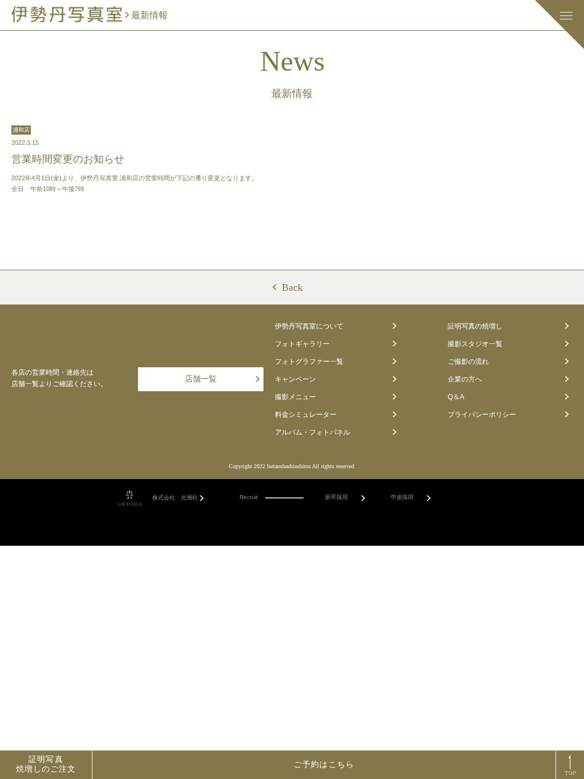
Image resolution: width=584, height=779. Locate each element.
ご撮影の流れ (468, 361)
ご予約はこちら (324, 764)
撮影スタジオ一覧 (475, 343)
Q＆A (456, 396)
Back (292, 287)
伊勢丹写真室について (309, 326)
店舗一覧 (201, 379)
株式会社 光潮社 (175, 498)
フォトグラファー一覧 (309, 361)
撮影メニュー (295, 396)
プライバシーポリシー (482, 414)
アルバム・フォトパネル (312, 432)
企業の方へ (465, 379)
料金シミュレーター (305, 414)
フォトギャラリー (302, 343)
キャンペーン (295, 379)
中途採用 (402, 497)
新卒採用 (336, 497)
